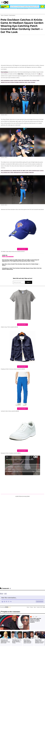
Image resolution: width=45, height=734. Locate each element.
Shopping (6, 15)
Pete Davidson (12, 15)
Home (2, 15)
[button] (2, 2)
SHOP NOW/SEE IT (22, 249)
